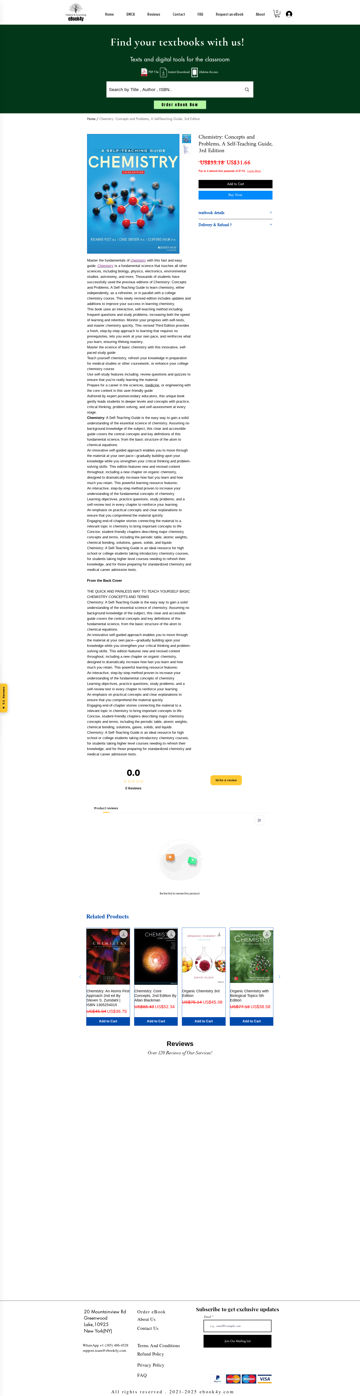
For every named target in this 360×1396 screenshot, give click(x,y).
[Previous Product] (80, 976)
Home (91, 119)
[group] (180, 976)
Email (207, 1316)
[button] (277, 13)
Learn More (229, 175)
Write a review (226, 780)
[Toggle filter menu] (259, 820)
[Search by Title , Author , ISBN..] (246, 89)
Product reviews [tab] (106, 808)
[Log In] (288, 14)
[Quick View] (108, 957)
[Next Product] (279, 976)
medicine (152, 385)
